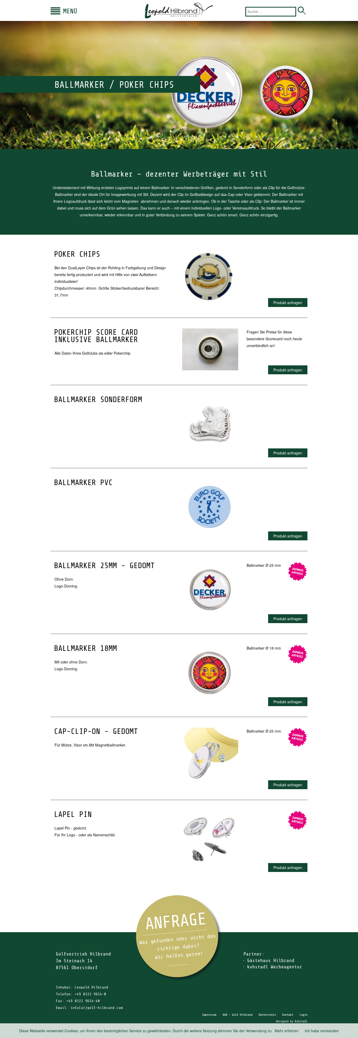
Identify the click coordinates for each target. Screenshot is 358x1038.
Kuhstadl (301, 1021)
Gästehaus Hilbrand (270, 960)
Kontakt (287, 1015)
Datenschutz (267, 1015)
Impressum (209, 1015)
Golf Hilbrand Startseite (179, 10)
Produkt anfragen (287, 302)
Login (303, 1015)
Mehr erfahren (287, 1030)
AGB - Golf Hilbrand (237, 1015)
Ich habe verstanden (322, 1030)
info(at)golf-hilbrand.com (96, 1008)
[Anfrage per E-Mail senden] (179, 938)
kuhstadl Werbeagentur (274, 966)
